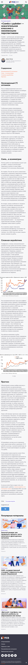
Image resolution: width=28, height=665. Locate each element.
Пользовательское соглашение (9, 649)
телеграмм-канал (6, 488)
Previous (2, 364)
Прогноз (3, 77)
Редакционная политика (7, 651)
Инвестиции (4, 530)
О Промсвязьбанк (5, 641)
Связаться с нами (5, 646)
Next (25, 364)
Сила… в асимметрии (7, 73)
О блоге (3, 644)
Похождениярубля (6, 21)
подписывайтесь (19, 487)
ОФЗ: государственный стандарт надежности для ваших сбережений (11, 572)
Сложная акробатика (7, 75)
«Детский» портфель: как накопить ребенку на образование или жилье (11, 614)
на (24, 487)
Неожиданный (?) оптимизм (9, 71)
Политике (3, 663)
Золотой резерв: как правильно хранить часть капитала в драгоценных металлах (11, 535)
